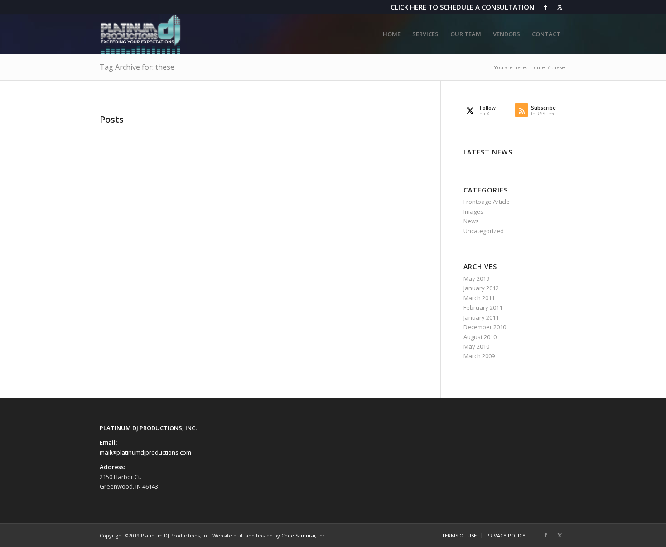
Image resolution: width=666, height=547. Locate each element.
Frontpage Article (486, 201)
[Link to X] (559, 7)
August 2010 (480, 337)
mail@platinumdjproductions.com (145, 452)
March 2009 (479, 356)
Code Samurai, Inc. (304, 535)
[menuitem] (391, 34)
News (471, 221)
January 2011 (481, 317)
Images (473, 211)
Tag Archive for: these (137, 67)
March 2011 (479, 298)
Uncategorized (483, 231)
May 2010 (476, 346)
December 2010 (484, 327)
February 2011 (482, 307)
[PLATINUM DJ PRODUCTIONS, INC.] (140, 34)
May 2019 (476, 278)
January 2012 (481, 288)
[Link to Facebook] (545, 7)
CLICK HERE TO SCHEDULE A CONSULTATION (462, 6)
